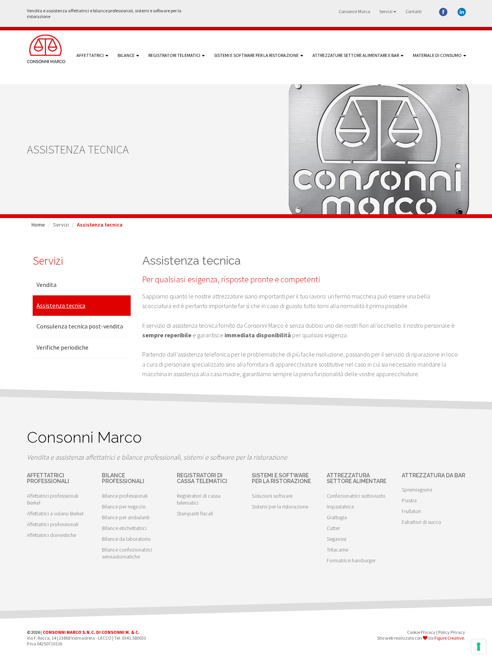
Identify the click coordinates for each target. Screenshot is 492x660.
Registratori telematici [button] (174, 55)
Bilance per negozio (124, 506)
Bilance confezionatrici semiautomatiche (127, 553)
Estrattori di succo (421, 521)
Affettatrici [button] (90, 55)
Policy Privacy (451, 632)
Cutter (333, 528)
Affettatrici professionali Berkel (52, 499)
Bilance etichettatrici (124, 528)
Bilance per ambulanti (126, 517)
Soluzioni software (272, 495)
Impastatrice (340, 506)
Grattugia (337, 517)
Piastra (409, 500)
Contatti (414, 11)
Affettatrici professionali (52, 524)
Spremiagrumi (417, 489)
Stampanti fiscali (195, 513)
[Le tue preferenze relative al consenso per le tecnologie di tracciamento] (478, 646)
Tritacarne (337, 549)
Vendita (47, 284)
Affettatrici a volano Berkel (55, 513)
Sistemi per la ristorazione (280, 506)
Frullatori (411, 511)
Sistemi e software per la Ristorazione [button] (256, 55)
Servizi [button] (385, 11)
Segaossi (336, 538)
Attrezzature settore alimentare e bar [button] (356, 55)
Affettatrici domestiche (51, 535)
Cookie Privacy (421, 632)
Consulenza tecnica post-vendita (80, 326)
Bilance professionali (125, 495)
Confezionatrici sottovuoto (356, 495)
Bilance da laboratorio (126, 538)
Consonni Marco (354, 11)
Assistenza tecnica (61, 305)
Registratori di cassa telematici (199, 499)
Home (38, 224)
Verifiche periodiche (62, 347)
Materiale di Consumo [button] (437, 55)
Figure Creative (449, 638)
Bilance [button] (126, 55)
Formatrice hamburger (351, 560)
